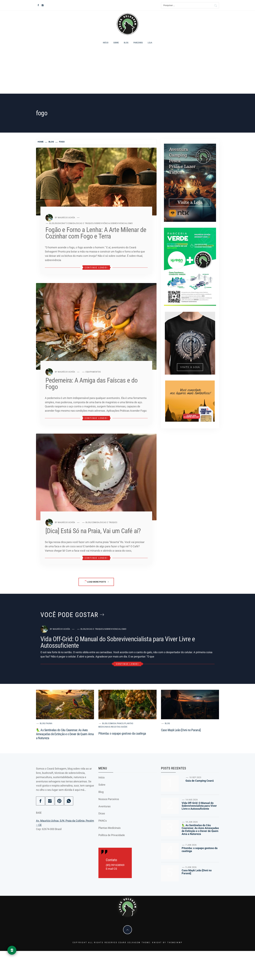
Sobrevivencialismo (122, 223)
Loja (150, 42)
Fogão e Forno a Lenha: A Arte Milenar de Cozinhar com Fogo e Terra (95, 233)
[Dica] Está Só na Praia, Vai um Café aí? (93, 531)
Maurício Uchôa (66, 217)
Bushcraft (61, 223)
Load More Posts (96, 582)
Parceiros (138, 42)
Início (105, 42)
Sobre (116, 42)
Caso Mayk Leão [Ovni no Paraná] (181, 730)
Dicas (101, 813)
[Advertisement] (127, 70)
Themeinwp (174, 942)
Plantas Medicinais (109, 827)
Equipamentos (93, 372)
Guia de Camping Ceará (199, 780)
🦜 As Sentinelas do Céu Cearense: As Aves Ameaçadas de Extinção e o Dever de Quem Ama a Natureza (65, 734)
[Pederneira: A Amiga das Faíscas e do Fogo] (96, 326)
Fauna (49, 723)
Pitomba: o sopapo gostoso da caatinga (122, 733)
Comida (72, 223)
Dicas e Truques (84, 223)
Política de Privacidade (111, 835)
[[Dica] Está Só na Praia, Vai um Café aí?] (96, 476)
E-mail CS (111, 868)
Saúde (124, 727)
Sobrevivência (102, 223)
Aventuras (104, 806)
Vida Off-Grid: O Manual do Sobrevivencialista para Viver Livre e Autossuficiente (117, 642)
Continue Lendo (96, 267)
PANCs (120, 723)
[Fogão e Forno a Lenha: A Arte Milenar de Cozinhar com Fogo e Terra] (96, 181)
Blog (126, 42)
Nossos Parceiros (108, 799)
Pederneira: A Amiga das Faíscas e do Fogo (91, 384)
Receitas (115, 727)
